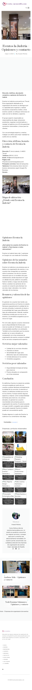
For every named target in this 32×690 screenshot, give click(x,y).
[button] (26, 7)
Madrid (5, 647)
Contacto (6, 655)
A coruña (6, 663)
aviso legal (6, 657)
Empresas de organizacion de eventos (16, 611)
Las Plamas (6, 661)
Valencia (5, 651)
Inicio (1, 611)
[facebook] (2, 669)
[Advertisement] (16, 74)
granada (5, 653)
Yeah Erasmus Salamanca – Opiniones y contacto (16, 603)
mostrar (15, 422)
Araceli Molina (22, 54)
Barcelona (6, 649)
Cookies (5, 659)
